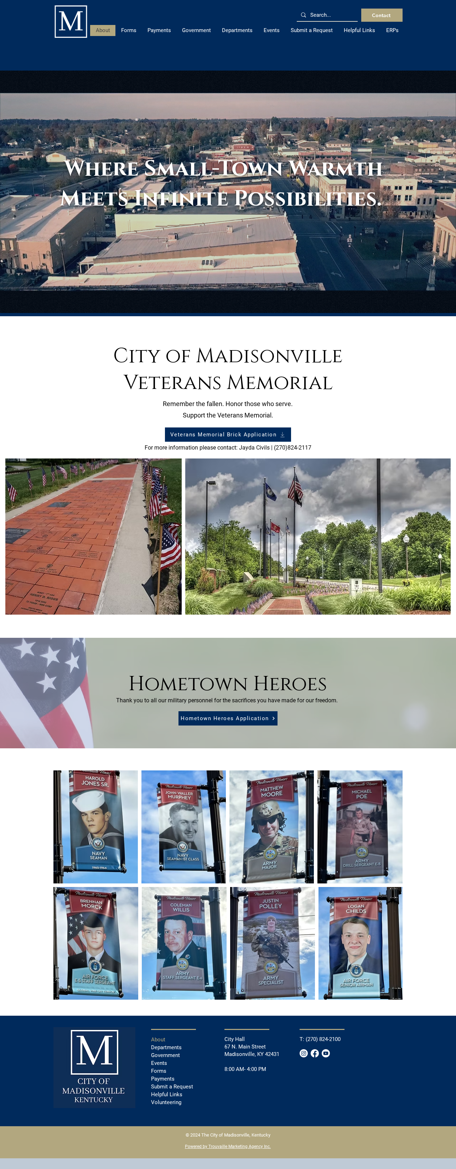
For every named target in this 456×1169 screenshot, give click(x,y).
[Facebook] (315, 1053)
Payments (163, 1079)
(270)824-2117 (292, 447)
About (158, 1039)
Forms (158, 1071)
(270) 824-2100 (323, 1039)
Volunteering (166, 1102)
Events (159, 1063)
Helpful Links (166, 1094)
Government (165, 1055)
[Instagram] (304, 1053)
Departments (166, 1047)
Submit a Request (172, 1086)
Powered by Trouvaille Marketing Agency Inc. (228, 1146)
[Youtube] (326, 1053)
